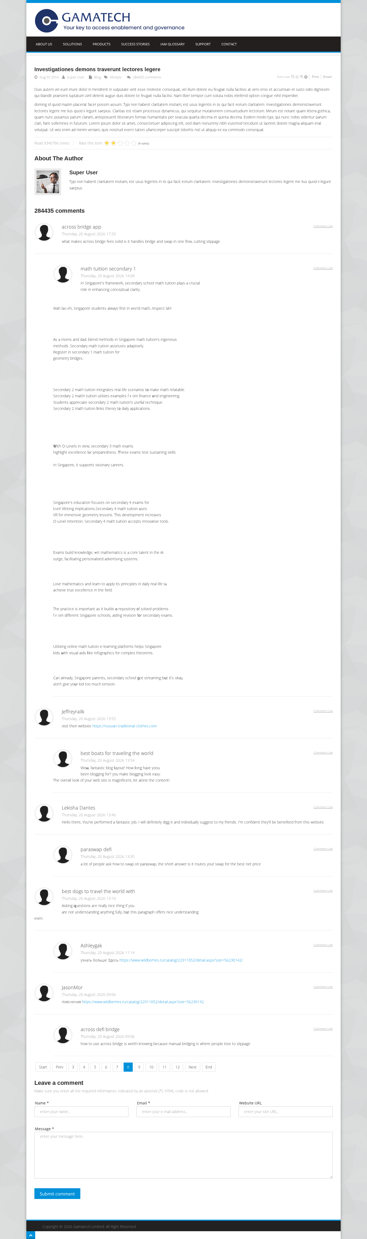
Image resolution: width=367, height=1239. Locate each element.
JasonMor (72, 987)
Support (203, 44)
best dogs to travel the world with (98, 891)
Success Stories (135, 44)
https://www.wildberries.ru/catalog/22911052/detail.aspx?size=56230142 (143, 1001)
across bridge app (81, 226)
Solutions (72, 44)
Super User (75, 77)
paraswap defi (96, 849)
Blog (97, 77)
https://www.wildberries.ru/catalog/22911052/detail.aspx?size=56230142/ (181, 960)
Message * (44, 1128)
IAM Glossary (172, 44)
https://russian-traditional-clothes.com (124, 725)
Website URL (250, 1103)
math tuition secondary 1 (108, 268)
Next (193, 1067)
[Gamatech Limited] (111, 21)
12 (177, 1067)
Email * (143, 1103)
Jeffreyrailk (73, 711)
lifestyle (115, 77)
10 (151, 1067)
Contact (229, 44)
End (209, 1067)
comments (147, 77)
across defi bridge (100, 1029)
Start (43, 1067)
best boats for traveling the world (117, 753)
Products (101, 44)
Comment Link (323, 226)
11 (164, 1067)
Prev (59, 1067)
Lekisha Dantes (78, 807)
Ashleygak (91, 945)
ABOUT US (44, 44)
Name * (42, 1103)
